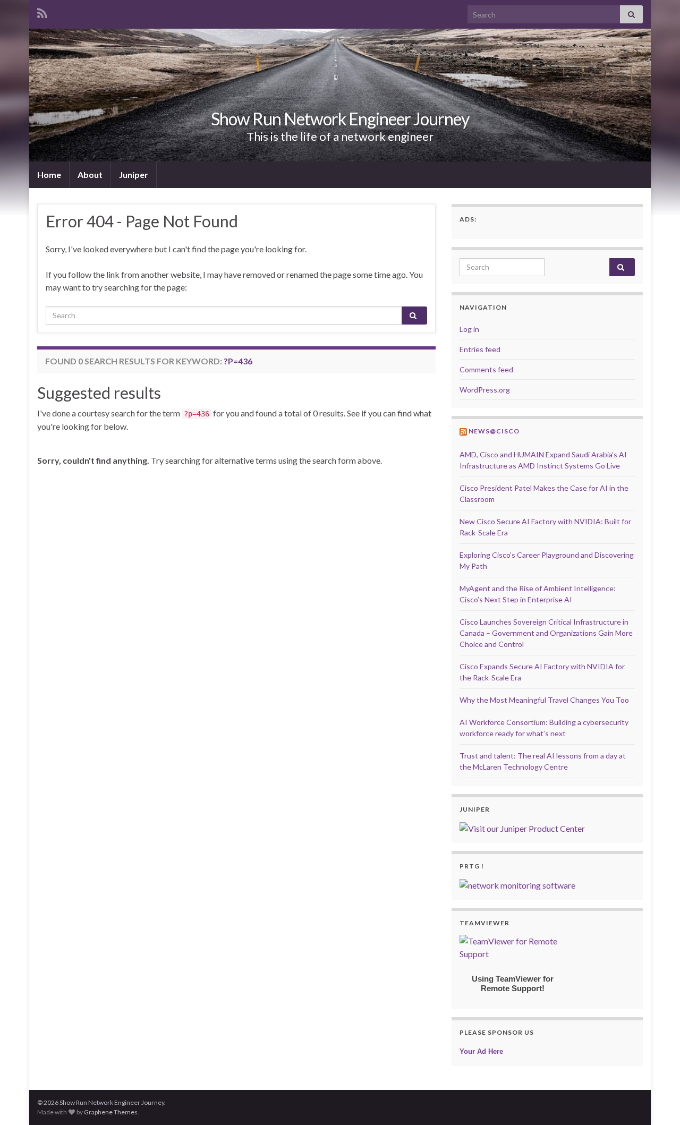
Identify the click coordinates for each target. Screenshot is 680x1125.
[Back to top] (656, 1101)
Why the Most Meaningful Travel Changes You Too (544, 699)
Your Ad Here (481, 1051)
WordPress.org (485, 389)
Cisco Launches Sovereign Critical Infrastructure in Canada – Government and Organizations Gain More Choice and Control (546, 633)
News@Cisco (494, 431)
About (90, 174)
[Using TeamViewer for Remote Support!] (513, 946)
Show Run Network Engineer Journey (340, 118)
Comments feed (486, 369)
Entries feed (480, 349)
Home (49, 174)
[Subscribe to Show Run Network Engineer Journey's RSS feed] (42, 11)
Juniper (133, 174)
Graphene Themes (111, 1112)
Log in (469, 329)
